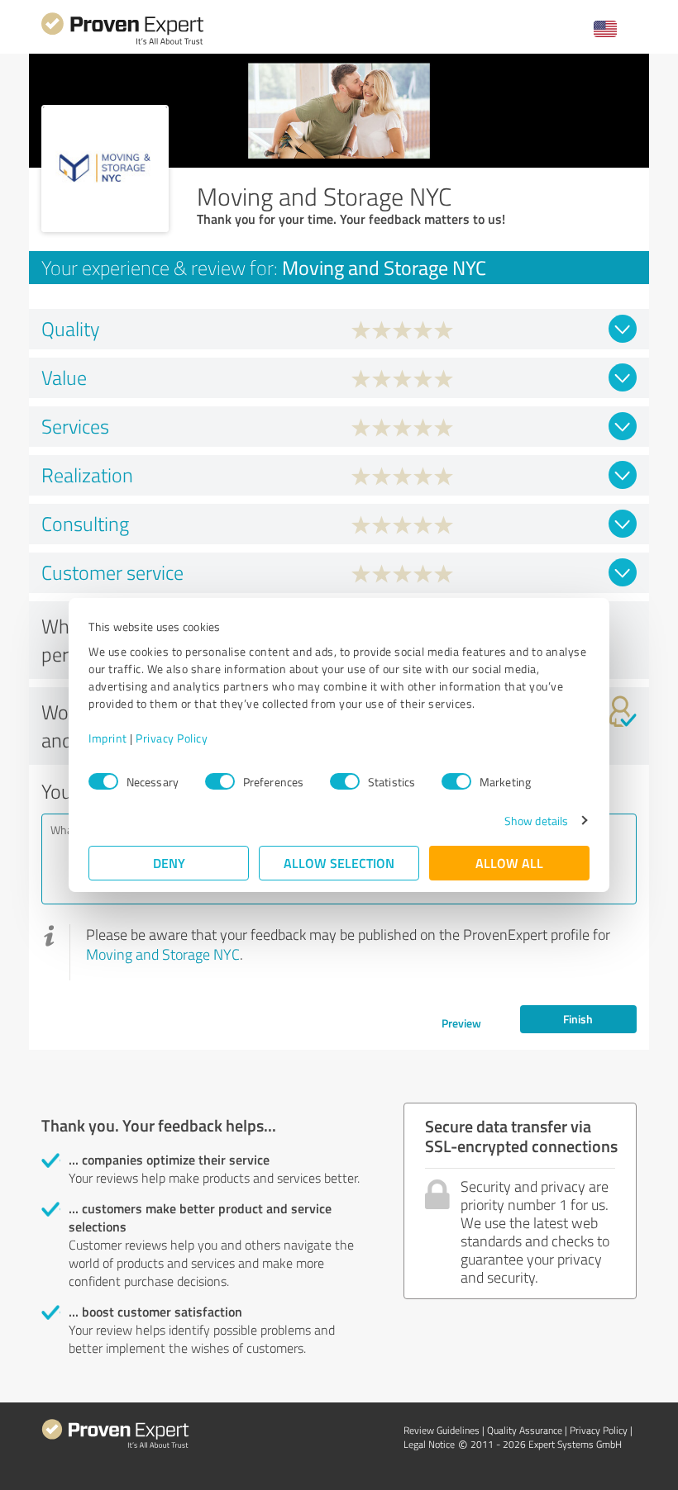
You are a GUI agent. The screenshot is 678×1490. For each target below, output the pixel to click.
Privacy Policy (172, 738)
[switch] (220, 781)
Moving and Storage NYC (163, 954)
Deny (169, 862)
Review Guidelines (441, 1430)
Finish (578, 1019)
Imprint (107, 738)
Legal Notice (429, 1444)
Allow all (509, 862)
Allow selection (339, 862)
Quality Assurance (524, 1430)
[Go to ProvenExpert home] (122, 42)
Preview (461, 1023)
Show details (536, 820)
